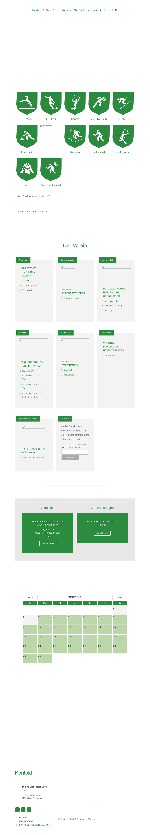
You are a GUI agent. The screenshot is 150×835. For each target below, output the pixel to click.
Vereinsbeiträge (112, 301)
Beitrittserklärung (113, 306)
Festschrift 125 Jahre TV (32, 377)
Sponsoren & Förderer (28, 418)
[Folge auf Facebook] (17, 809)
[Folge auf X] (23, 809)
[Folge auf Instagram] (29, 809)
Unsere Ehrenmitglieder (73, 291)
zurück (30, 597)
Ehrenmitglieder (67, 260)
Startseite (35, 10)
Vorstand (26, 281)
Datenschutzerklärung (34, 825)
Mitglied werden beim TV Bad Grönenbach (114, 292)
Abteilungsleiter (30, 285)
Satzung (108, 310)
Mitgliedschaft (108, 260)
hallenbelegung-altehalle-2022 (31, 211)
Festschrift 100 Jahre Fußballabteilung (32, 395)
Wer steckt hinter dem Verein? (28, 272)
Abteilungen (63, 10)
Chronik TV (28, 371)
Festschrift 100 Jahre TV (32, 386)
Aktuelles (78, 10)
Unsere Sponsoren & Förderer (33, 451)
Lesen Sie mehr (48, 543)
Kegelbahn (69, 370)
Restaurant (69, 375)
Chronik (22, 332)
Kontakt (107, 10)
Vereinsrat (23, 260)
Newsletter (65, 418)
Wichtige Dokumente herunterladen (113, 346)
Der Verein (46, 10)
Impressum (26, 821)
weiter (119, 597)
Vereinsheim (93, 10)
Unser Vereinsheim (70, 363)
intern (23, 818)
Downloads (106, 332)
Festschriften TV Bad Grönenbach (32, 364)
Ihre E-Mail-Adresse (71, 447)
